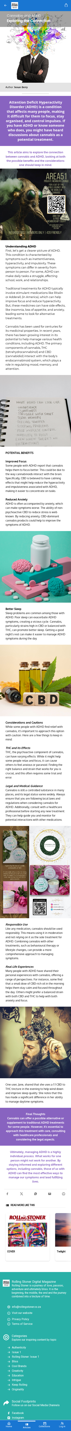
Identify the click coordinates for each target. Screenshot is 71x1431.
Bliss (15, 1361)
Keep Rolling (19, 1384)
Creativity (17, 1370)
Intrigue (16, 1380)
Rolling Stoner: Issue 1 (25, 1356)
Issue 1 (16, 1352)
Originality (18, 1389)
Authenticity (19, 1347)
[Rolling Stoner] (36, 5)
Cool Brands (19, 1366)
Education (18, 1375)
